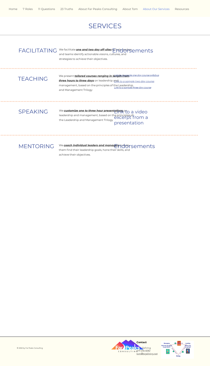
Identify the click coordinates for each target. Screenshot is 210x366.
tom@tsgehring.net (147, 353)
